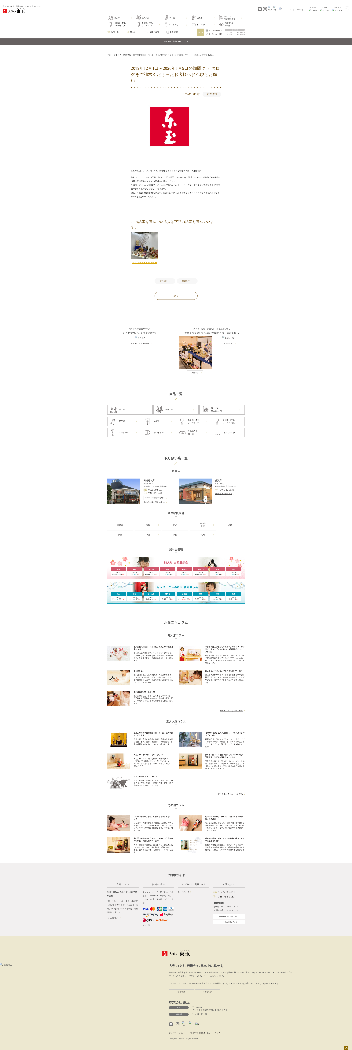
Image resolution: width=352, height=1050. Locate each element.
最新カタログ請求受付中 (140, 343)
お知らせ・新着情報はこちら (176, 41)
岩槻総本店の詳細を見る (154, 502)
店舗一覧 (115, 32)
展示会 (133, 32)
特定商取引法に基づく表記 (200, 1033)
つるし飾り (173, 25)
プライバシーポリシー (177, 1033)
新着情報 (212, 94)
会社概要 (181, 992)
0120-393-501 (155, 489)
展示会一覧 (228, 343)
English (217, 1033)
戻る (175, 295)
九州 (203, 535)
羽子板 (172, 18)
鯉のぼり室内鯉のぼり (229, 17)
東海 (230, 525)
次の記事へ (187, 281)
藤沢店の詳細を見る (223, 494)
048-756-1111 (155, 492)
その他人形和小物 (228, 24)
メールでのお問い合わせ (229, 922)
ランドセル (201, 25)
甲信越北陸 (203, 524)
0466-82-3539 (227, 489)
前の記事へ (165, 281)
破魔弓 (199, 18)
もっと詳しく (113, 918)
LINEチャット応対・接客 (154, 498)
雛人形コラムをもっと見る (231, 711)
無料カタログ (229, 433)
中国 (148, 535)
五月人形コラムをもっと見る (230, 794)
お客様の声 (207, 992)
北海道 (120, 525)
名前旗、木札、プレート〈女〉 (120, 24)
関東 (175, 525)
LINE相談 (174, 32)
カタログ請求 (153, 32)
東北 (148, 525)
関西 (120, 535)
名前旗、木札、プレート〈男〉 (148, 24)
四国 (175, 535)
